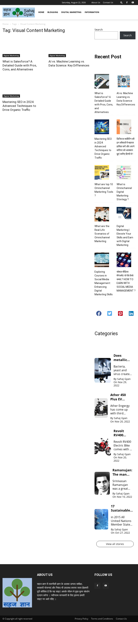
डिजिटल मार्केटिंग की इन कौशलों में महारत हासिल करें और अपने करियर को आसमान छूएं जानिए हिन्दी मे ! (125, 146)
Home (41, 12)
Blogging (52, 12)
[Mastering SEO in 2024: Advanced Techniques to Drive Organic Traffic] (23, 87)
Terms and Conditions (102, 618)
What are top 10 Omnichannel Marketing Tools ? (104, 190)
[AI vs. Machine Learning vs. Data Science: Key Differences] (69, 47)
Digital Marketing (71, 12)
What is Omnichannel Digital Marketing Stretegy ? (124, 192)
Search (99, 29)
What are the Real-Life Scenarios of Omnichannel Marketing (102, 234)
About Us (95, 2)
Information (92, 12)
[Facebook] (127, 2)
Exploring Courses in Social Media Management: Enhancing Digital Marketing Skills (104, 283)
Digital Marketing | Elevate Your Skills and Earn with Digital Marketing (125, 235)
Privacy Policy (81, 618)
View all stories (115, 544)
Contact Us (108, 2)
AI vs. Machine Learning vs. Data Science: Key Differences (126, 99)
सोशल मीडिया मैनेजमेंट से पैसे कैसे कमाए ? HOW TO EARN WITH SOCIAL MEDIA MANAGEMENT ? (126, 281)
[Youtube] (132, 2)
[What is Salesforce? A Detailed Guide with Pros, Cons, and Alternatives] (23, 47)
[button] (121, 2)
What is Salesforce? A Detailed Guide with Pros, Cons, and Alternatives (20, 65)
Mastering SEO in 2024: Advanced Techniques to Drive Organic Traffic (19, 106)
